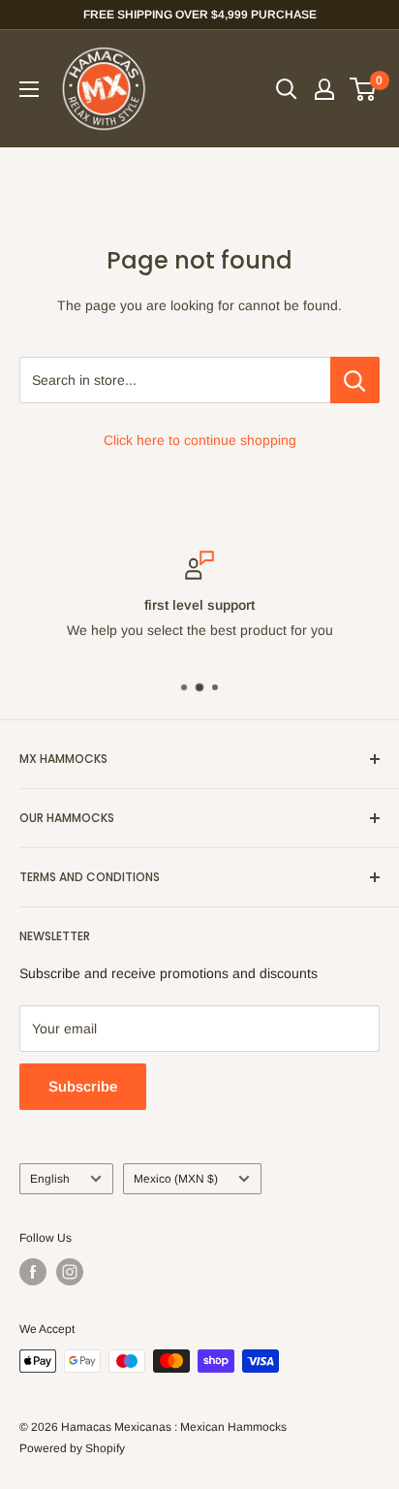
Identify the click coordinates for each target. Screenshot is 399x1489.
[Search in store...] (355, 380)
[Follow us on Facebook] (32, 1271)
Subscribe (82, 1086)
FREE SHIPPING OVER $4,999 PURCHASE (200, 14)
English (50, 1179)
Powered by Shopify (72, 1448)
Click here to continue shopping (200, 440)
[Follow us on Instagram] (69, 1271)
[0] (364, 89)
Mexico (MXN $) (176, 1179)
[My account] (324, 89)
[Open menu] (29, 89)
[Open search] (286, 89)
